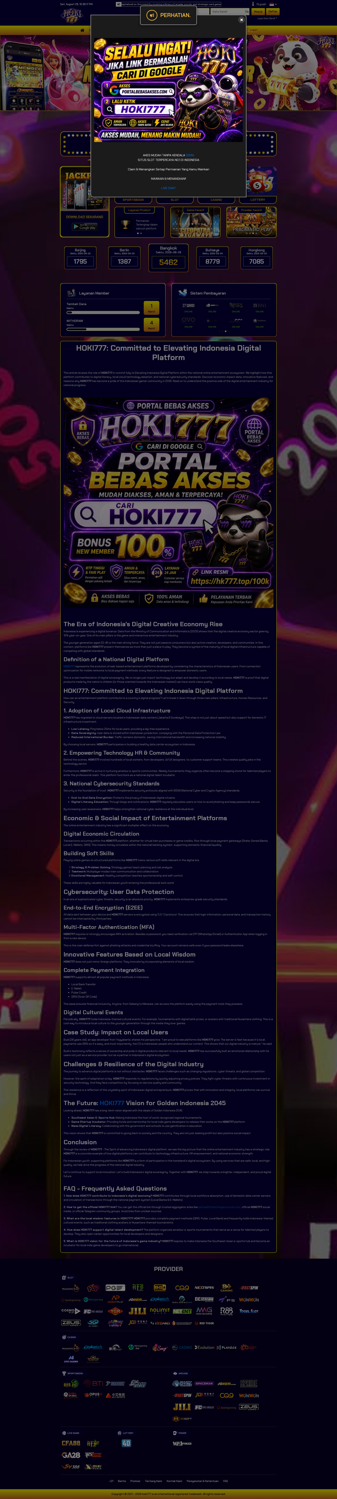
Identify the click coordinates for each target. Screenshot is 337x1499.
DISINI (190, 155)
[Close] (241, 19)
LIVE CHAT (168, 188)
